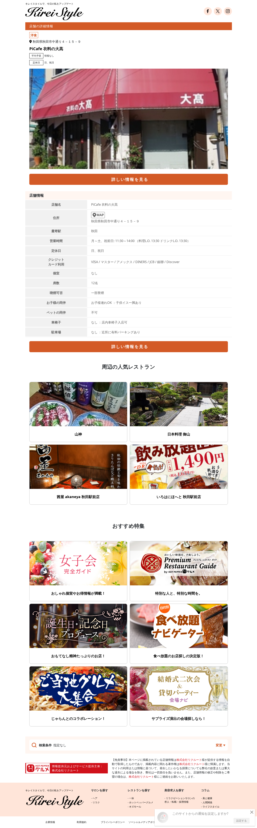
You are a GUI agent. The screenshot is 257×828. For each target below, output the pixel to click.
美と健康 (207, 798)
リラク (96, 802)
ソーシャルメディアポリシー (144, 822)
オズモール (135, 806)
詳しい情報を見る (129, 179)
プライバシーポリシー (113, 822)
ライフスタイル (211, 806)
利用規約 (81, 822)
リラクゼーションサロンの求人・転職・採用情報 (179, 800)
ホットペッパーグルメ (141, 802)
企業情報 (50, 822)
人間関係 (207, 802)
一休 (131, 798)
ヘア (95, 798)
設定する (241, 820)
